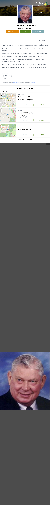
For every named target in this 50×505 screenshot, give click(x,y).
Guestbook (47, 35)
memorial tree (16, 82)
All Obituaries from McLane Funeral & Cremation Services (42, 7)
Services (17, 35)
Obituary (2, 35)
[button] (7, 99)
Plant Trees (41, 104)
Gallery (32, 35)
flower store (33, 82)
